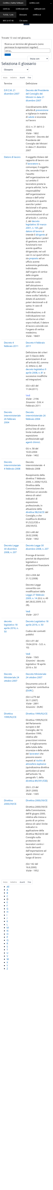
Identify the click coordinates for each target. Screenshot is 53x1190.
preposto (33, 258)
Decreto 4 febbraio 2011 (11, 344)
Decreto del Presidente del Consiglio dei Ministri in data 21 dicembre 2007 (37, 95)
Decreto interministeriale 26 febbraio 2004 (12, 417)
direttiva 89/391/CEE (36, 780)
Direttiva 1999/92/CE (10, 715)
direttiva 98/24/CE (35, 512)
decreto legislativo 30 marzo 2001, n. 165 (36, 224)
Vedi (28, 395)
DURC (29, 690)
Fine (29, 77)
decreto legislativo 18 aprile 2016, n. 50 (11, 626)
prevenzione (42, 110)
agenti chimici (33, 442)
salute (31, 116)
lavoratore (33, 163)
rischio (39, 760)
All (8, 886)
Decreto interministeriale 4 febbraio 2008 (12, 465)
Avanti (22, 77)
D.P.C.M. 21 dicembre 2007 (11, 92)
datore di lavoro (34, 231)
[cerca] (8, 55)
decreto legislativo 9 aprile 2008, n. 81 (36, 371)
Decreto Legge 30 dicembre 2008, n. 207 (11, 549)
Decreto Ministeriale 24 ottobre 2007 (11, 677)
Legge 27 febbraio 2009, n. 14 (35, 596)
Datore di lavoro (12, 156)
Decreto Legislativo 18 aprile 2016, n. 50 (37, 623)
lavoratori (34, 753)
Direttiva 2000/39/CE (10, 802)
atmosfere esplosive (36, 763)
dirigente (40, 234)
